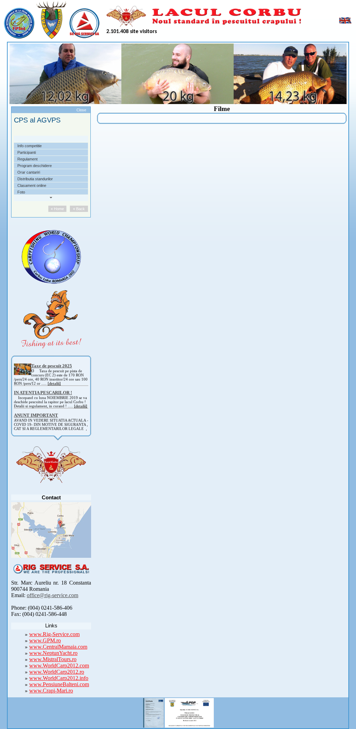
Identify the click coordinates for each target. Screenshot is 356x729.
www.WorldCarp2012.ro (56, 672)
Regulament (27, 159)
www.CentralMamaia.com (58, 647)
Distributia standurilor (35, 179)
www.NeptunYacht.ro (53, 653)
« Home (57, 209)
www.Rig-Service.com (54, 634)
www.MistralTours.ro (52, 659)
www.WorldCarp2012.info (58, 678)
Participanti (26, 152)
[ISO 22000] (153, 712)
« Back (79, 209)
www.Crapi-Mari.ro (51, 691)
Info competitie (29, 146)
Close (81, 110)
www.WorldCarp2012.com (59, 665)
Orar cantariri (28, 172)
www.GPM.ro (45, 640)
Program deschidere (34, 166)
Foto (21, 192)
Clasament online (31, 185)
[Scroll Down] (51, 198)
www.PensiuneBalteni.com (59, 684)
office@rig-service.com (52, 595)
